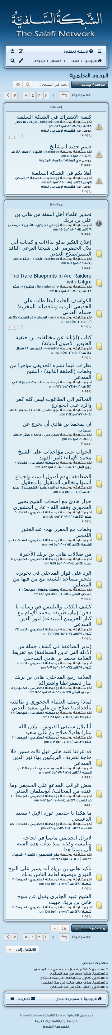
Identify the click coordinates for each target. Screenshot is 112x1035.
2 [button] (46, 95)
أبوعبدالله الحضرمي (44, 463)
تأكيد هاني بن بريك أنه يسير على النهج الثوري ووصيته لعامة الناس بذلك (49, 871)
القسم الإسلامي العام (58, 131)
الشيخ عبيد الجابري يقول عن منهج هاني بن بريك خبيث (54, 899)
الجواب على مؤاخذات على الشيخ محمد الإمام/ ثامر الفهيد (54, 454)
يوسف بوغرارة (48, 590)
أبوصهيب (51, 178)
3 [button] (39, 95)
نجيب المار (51, 410)
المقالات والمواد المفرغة (57, 160)
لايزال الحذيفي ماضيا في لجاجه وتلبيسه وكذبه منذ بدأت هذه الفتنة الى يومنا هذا (54, 843)
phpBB (74, 1015)
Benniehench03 (48, 287)
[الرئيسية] (54, 23)
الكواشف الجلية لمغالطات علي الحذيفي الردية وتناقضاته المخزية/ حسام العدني (54, 306)
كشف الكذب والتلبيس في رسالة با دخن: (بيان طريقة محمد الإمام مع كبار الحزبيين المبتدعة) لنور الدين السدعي (53, 615)
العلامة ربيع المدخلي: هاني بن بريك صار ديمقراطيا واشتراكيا (53, 680)
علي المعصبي (48, 855)
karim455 (52, 152)
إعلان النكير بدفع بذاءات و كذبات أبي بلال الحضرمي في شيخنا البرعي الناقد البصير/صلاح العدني (49, 248)
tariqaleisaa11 (49, 122)
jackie (54, 317)
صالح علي (51, 435)
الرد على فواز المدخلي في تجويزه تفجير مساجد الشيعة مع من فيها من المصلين (52, 578)
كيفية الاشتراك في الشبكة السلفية (53, 117)
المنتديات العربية (46, 1021)
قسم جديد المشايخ (70, 146)
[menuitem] (79, 51)
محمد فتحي (49, 768)
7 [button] (15, 95)
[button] (64, 95)
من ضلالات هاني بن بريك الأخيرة (55, 554)
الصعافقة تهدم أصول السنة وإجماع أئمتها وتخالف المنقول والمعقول (53, 479)
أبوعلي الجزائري (47, 225)
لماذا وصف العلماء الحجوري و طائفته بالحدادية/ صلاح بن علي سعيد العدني (50, 704)
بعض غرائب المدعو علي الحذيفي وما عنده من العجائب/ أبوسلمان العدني (50, 788)
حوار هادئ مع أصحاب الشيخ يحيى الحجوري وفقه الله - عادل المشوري (52, 504)
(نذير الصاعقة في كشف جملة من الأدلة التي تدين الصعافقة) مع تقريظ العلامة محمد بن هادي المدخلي (51, 652)
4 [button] (33, 95)
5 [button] (26, 95)
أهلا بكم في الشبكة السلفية (61, 173)
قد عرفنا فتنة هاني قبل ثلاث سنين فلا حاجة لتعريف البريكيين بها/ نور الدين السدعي (50, 757)
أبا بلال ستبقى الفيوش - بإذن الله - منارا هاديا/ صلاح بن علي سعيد (53, 729)
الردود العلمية (88, 75)
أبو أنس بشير (49, 487)
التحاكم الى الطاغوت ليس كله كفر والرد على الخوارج (53, 402)
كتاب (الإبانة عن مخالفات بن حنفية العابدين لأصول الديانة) (53, 340)
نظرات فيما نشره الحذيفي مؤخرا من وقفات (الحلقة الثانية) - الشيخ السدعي (50, 371)
